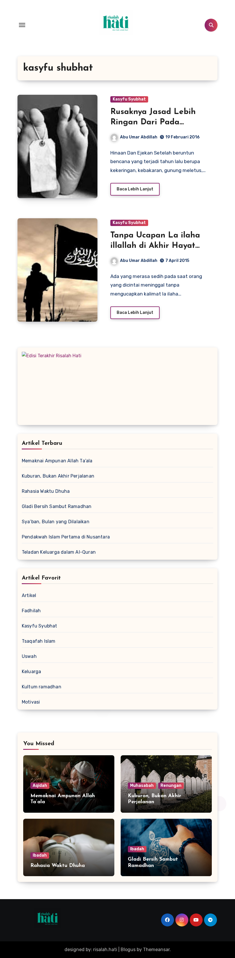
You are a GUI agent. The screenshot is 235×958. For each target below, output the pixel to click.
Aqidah (40, 785)
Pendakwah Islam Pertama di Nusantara (66, 537)
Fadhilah (31, 610)
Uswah (29, 656)
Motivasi (31, 702)
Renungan (170, 785)
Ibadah (40, 855)
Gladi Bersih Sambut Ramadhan (57, 506)
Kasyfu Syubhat (129, 99)
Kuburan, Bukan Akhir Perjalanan (58, 476)
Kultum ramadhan (41, 686)
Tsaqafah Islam (39, 641)
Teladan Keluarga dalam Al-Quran (59, 552)
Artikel (29, 595)
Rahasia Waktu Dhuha (46, 491)
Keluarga (31, 671)
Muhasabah (142, 785)
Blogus (128, 949)
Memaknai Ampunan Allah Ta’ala (57, 460)
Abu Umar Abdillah (138, 137)
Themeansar (156, 949)
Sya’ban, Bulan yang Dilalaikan (55, 521)
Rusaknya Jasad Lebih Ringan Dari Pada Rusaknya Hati (153, 122)
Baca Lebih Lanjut (135, 189)
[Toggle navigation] (22, 25)
